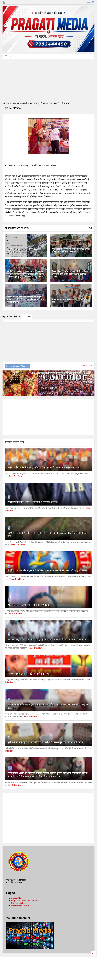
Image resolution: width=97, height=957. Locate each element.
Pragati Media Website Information (26, 900)
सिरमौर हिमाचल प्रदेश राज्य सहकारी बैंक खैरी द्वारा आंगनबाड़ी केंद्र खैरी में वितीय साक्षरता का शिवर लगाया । (70, 274)
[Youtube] (4, 2)
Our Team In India (19, 903)
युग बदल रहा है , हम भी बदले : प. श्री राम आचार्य (29, 673)
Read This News (49, 388)
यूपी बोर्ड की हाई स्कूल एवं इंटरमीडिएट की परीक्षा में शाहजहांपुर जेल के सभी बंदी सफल (45, 742)
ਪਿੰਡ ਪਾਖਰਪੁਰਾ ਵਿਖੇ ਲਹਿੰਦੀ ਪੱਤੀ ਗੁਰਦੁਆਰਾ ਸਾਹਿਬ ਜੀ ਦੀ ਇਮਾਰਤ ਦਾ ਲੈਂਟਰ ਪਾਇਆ (47, 639)
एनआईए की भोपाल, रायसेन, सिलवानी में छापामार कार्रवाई (32, 502)
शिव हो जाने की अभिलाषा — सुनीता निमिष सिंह (28, 604)
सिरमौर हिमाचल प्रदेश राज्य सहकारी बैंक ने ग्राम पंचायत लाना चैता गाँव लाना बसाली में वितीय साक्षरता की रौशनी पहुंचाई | (25, 299)
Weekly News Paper (20, 905)
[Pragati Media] (48, 50)
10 (9, 768)
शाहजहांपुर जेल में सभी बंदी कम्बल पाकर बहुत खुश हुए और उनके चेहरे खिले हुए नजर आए (71, 250)
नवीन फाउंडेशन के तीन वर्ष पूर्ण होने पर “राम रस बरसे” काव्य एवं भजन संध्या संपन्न (44, 467)
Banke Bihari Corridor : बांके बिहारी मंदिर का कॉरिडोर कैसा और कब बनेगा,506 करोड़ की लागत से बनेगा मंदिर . (48, 374)
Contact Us (16, 898)
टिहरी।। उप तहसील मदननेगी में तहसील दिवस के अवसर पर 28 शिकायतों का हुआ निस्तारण (48, 570)
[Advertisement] (48, 80)
